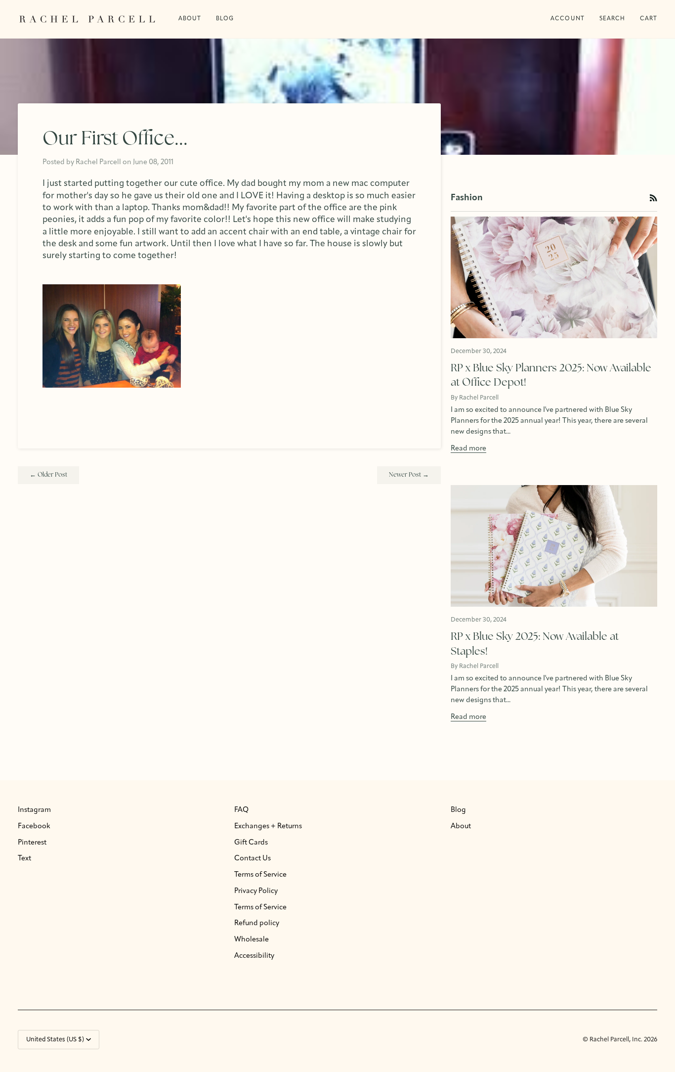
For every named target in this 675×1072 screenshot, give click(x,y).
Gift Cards (251, 843)
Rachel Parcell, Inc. (617, 1039)
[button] (225, 19)
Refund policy (256, 923)
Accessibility (254, 956)
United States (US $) (55, 1039)
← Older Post (48, 475)
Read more (468, 448)
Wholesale (251, 939)
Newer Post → (409, 475)
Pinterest (32, 843)
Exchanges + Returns (268, 826)
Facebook (34, 826)
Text (24, 858)
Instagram (34, 810)
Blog (458, 810)
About (461, 826)
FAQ (241, 810)
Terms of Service (260, 875)
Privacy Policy (256, 891)
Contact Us (252, 858)
